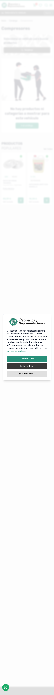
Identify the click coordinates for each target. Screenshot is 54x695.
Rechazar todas (27, 366)
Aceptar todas (27, 359)
